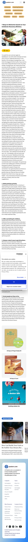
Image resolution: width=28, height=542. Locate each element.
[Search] (20, 2)
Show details (20, 277)
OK (14, 282)
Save (7, 50)
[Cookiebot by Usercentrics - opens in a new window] (17, 254)
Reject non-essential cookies (14, 286)
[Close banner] (25, 254)
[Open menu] (24, 2)
